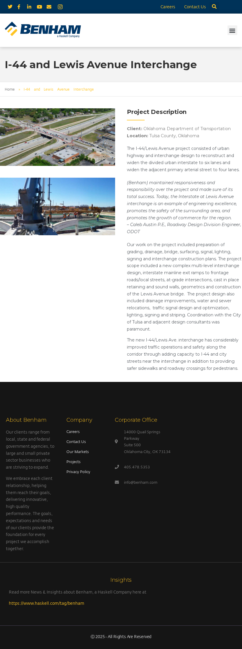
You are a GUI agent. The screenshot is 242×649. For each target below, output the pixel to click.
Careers (168, 6)
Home (10, 89)
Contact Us (195, 6)
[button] (214, 7)
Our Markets (77, 451)
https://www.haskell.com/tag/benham (46, 603)
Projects (73, 461)
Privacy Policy (78, 471)
